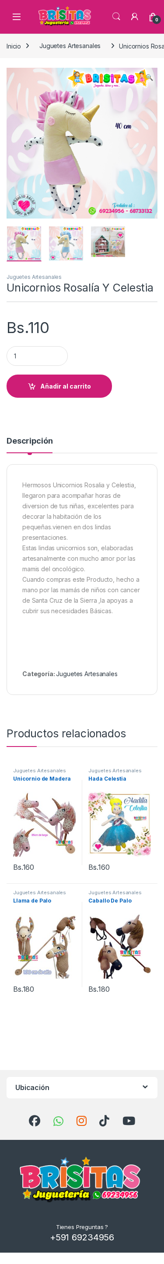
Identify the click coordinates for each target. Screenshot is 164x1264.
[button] (149, 77)
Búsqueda (116, 16)
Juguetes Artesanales (70, 45)
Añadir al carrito (65, 386)
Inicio (14, 45)
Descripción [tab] (29, 441)
